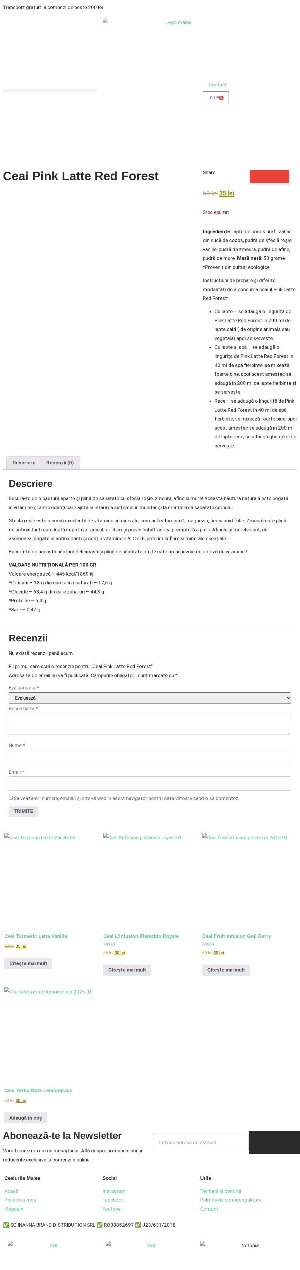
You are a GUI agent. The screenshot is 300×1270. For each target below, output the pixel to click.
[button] (50, 90)
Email (16, 772)
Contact (218, 84)
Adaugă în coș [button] (25, 1118)
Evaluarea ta (24, 688)
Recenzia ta (23, 708)
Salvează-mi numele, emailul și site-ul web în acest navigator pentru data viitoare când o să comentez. (126, 798)
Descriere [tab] (24, 463)
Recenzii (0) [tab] (60, 463)
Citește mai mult (28, 963)
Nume (17, 745)
